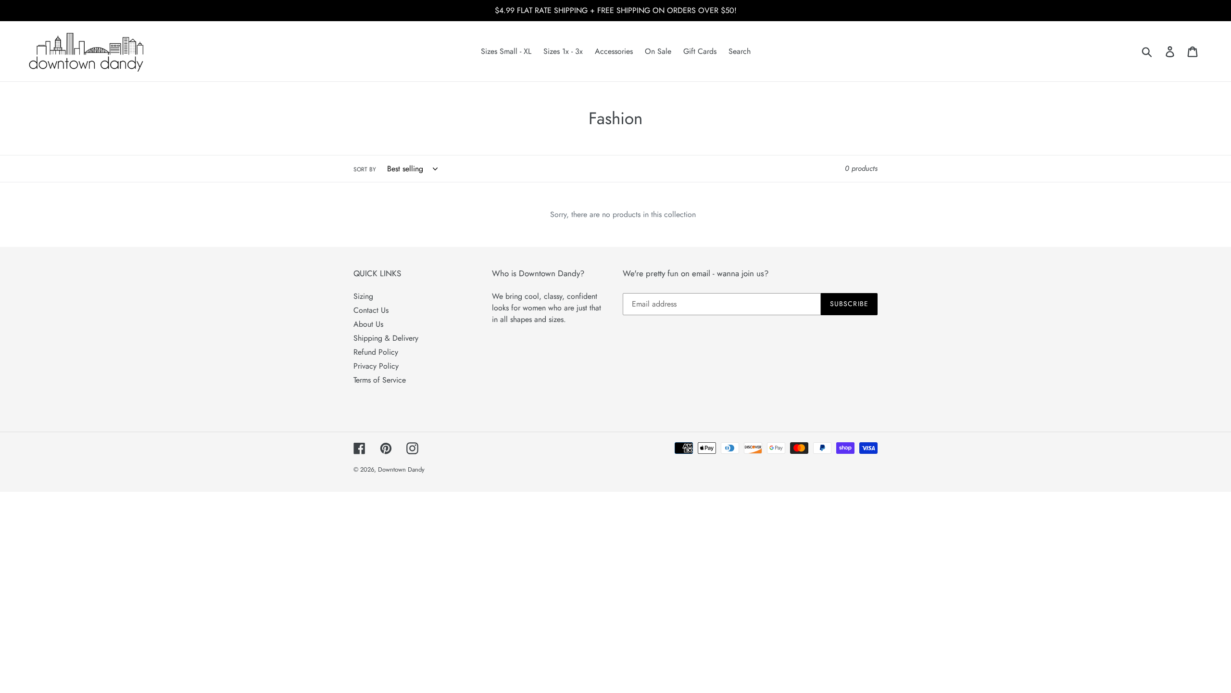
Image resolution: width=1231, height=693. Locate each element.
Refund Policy (375, 352)
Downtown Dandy (401, 469)
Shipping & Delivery (385, 338)
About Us (368, 324)
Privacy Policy (376, 366)
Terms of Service (379, 379)
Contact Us (371, 310)
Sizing (363, 296)
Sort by (364, 169)
